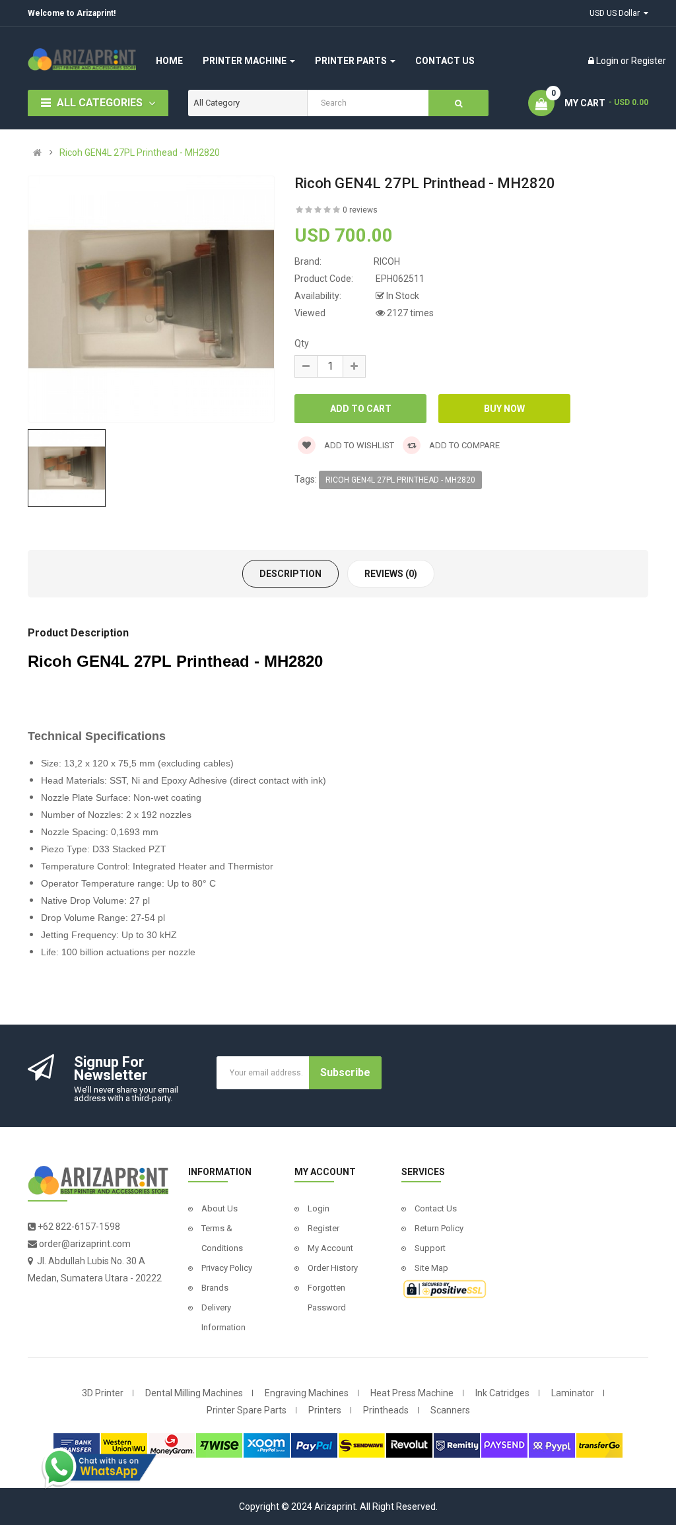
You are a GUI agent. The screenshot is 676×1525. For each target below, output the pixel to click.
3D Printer (102, 1393)
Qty (301, 343)
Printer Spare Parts (247, 1410)
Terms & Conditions (222, 1238)
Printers (324, 1410)
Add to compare (463, 445)
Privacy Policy (226, 1268)
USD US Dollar (617, 13)
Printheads (386, 1410)
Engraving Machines (307, 1393)
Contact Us (436, 1208)
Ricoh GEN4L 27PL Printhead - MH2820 (139, 152)
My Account (330, 1248)
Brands (214, 1288)
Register (648, 60)
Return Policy (439, 1228)
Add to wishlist (358, 445)
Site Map (431, 1268)
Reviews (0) (390, 573)
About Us (219, 1208)
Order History (333, 1268)
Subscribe (345, 1072)
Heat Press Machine (412, 1393)
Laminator (572, 1393)
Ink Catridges (502, 1393)
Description (290, 573)
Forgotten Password (327, 1297)
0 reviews (360, 210)
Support (430, 1248)
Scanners (450, 1410)
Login (608, 60)
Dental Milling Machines (194, 1393)
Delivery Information (223, 1317)
